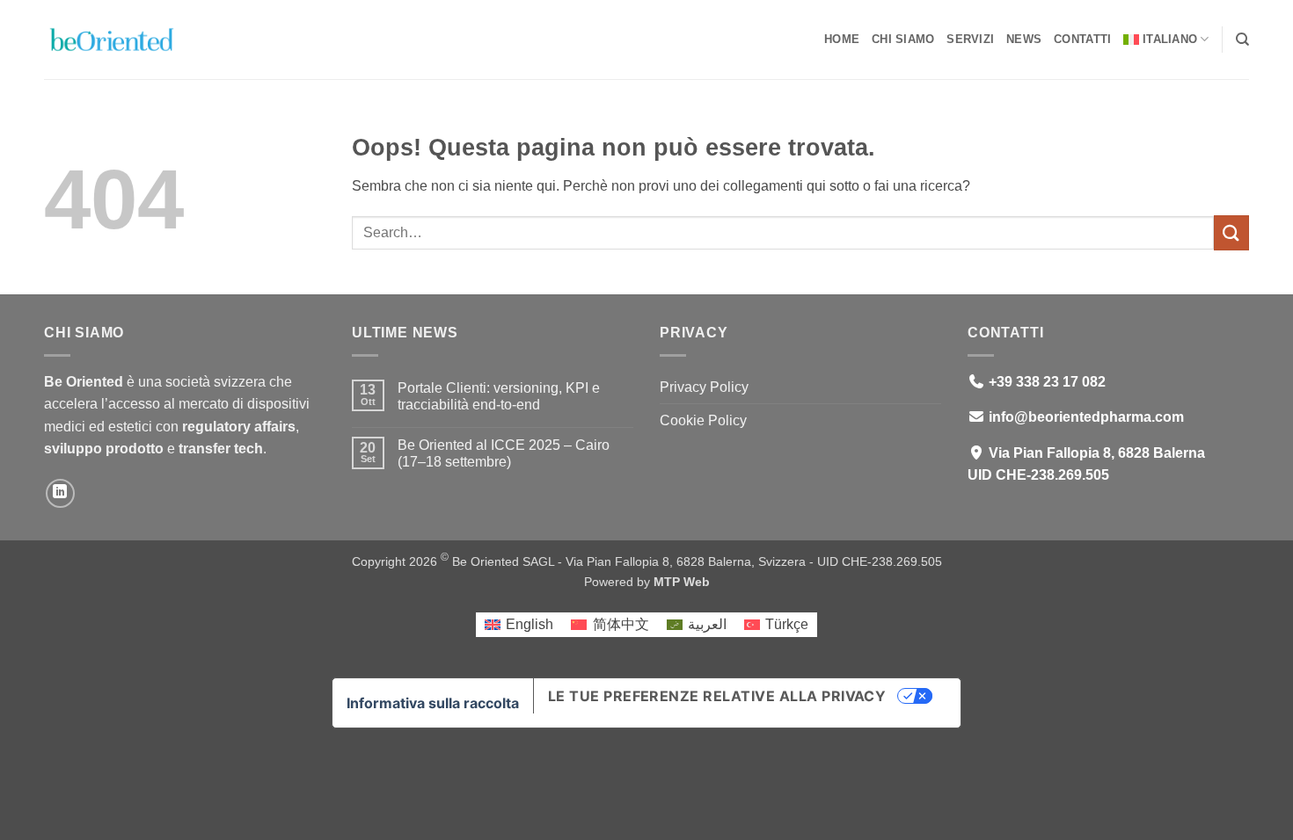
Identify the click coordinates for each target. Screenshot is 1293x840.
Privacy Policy (704, 387)
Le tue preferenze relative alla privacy (717, 696)
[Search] (1242, 39)
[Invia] (1231, 232)
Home (841, 39)
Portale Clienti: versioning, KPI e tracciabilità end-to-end (499, 396)
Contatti (1082, 39)
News (1023, 39)
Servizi (970, 39)
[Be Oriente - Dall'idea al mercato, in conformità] (132, 39)
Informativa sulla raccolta (433, 703)
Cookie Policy (703, 420)
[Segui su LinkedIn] (60, 493)
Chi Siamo (903, 39)
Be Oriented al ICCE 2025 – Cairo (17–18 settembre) (504, 453)
